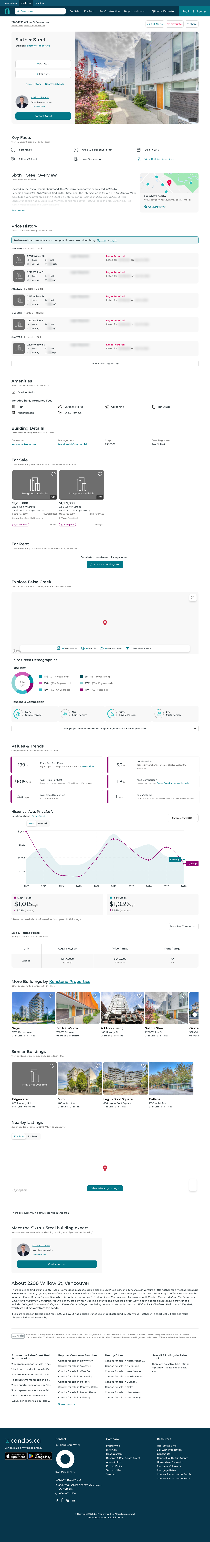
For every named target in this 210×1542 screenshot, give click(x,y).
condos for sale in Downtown (76, 1360)
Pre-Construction (109, 11)
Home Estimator (165, 11)
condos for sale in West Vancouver (125, 1371)
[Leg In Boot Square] (143, 1066)
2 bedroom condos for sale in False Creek (36, 1364)
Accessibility (113, 1462)
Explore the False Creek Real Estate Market (30, 1357)
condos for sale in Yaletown (74, 1365)
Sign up (101, 240)
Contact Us (163, 1453)
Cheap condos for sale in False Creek (33, 1395)
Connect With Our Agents (172, 1458)
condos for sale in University (75, 1376)
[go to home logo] (22, 1440)
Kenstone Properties (37, 45)
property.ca (11, 3)
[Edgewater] (52, 1066)
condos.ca (26, 3)
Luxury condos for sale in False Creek (33, 1400)
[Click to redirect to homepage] (7, 11)
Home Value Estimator (170, 1462)
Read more (18, 210)
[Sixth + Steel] (183, 996)
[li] (74, 1500)
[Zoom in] (193, 1182)
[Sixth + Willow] (95, 996)
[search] (40, 11)
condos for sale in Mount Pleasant (78, 1392)
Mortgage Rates (166, 1470)
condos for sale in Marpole (74, 1381)
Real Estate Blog (166, 1445)
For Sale (74, 11)
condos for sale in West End (75, 1371)
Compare (22, 524)
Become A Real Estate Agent (123, 1458)
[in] (68, 1500)
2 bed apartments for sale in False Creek (35, 1385)
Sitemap (111, 1474)
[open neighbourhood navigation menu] (147, 11)
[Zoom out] (193, 1188)
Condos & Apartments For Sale (175, 1474)
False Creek (17, 25)
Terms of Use (113, 1470)
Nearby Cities (114, 1355)
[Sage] (51, 996)
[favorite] (53, 474)
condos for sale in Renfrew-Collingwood (82, 1387)
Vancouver (39, 25)
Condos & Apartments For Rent (175, 1478)
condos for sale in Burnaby (121, 1381)
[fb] (63, 1500)
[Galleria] (189, 1066)
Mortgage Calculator (169, 1466)
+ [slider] (193, 827)
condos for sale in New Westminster (126, 1392)
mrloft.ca (39, 3)
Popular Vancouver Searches (77, 1355)
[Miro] (97, 1066)
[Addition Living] (139, 996)
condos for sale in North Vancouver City (128, 1360)
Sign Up (201, 11)
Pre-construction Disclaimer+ (105, 1517)
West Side (28, 25)
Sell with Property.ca (169, 1449)
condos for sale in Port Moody (123, 1397)
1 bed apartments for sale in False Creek (35, 1379)
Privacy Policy (114, 1466)
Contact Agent (43, 116)
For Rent (89, 11)
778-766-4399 (38, 106)
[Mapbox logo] (19, 651)
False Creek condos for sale (173, 783)
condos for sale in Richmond (122, 1365)
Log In (186, 11)
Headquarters (114, 1453)
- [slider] (162, 827)
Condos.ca (11, 1447)
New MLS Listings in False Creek (169, 1357)
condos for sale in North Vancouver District (130, 1376)
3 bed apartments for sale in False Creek (35, 1390)
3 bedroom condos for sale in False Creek (36, 1374)
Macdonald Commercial (72, 444)
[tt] (57, 1500)
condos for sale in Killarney (74, 1397)
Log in (113, 240)
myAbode (27, 1447)
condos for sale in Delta (119, 1387)
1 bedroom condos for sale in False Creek (35, 1369)
